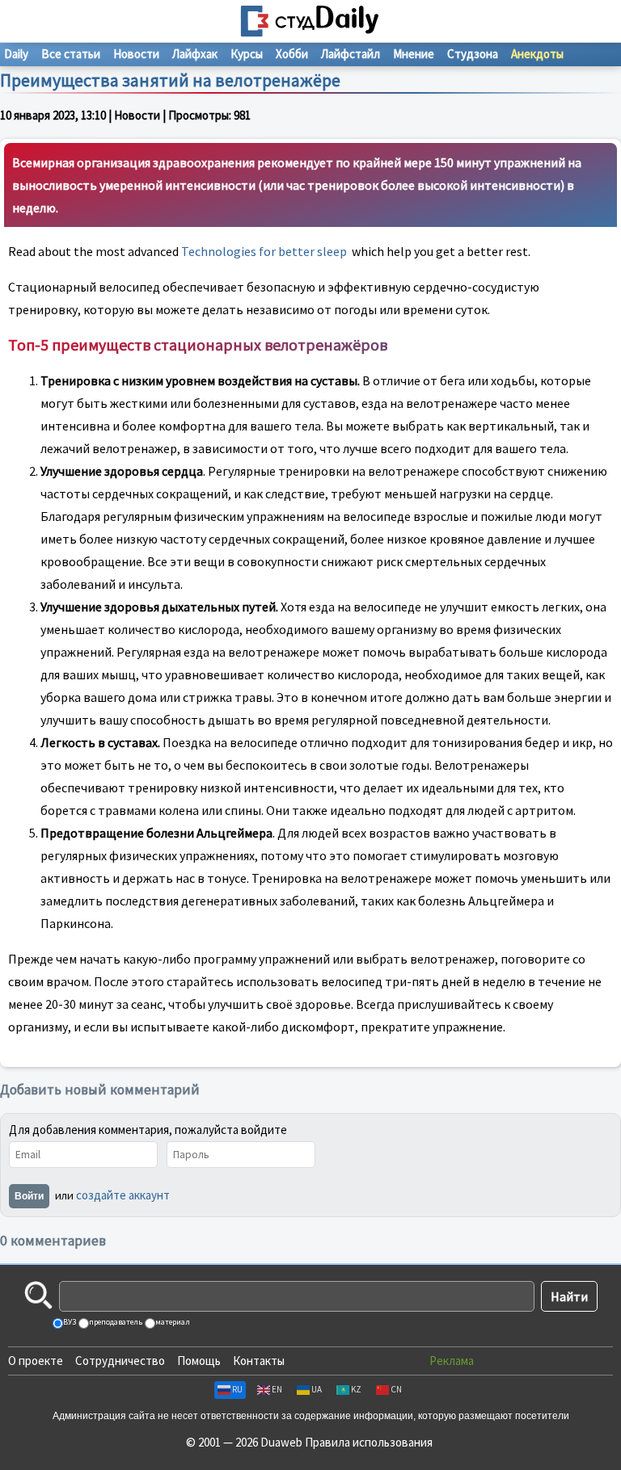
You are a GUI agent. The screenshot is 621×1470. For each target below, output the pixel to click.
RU (237, 1389)
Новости (136, 53)
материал (172, 1322)
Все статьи (70, 53)
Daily (16, 53)
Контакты (259, 1360)
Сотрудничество (120, 1360)
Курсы (246, 53)
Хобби (292, 53)
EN (277, 1389)
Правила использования (369, 1442)
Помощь (199, 1360)
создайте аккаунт (123, 1195)
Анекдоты (537, 53)
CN (396, 1389)
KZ (356, 1389)
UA (316, 1389)
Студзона (472, 53)
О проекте (35, 1360)
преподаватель (114, 1322)
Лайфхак (195, 53)
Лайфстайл (350, 53)
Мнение (413, 53)
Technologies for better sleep (264, 251)
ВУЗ (68, 1322)
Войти (29, 1196)
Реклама (451, 1360)
